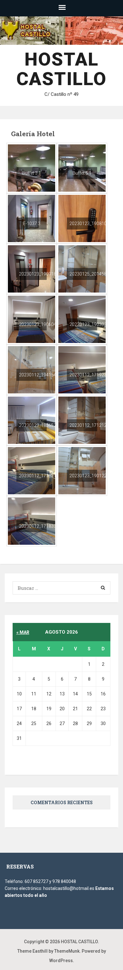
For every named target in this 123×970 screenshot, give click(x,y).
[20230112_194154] (31, 369)
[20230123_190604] (31, 318)
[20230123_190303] (82, 318)
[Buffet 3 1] (31, 167)
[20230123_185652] (31, 419)
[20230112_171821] (31, 470)
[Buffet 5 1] (82, 167)
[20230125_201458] (82, 268)
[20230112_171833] (31, 520)
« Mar (22, 632)
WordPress (61, 960)
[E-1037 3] (31, 217)
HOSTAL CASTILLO (61, 69)
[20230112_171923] (82, 369)
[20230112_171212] (82, 419)
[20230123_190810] (82, 217)
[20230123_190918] (31, 268)
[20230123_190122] (82, 470)
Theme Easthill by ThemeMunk (48, 951)
